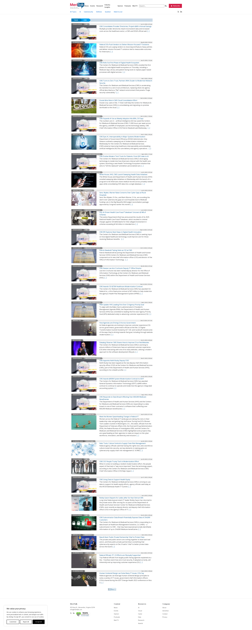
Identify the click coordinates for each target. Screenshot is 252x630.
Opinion (120, 6)
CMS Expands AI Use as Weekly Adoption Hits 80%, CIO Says (121, 118)
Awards (140, 623)
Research (99, 6)
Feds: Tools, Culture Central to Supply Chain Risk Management (122, 443)
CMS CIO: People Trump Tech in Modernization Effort (119, 461)
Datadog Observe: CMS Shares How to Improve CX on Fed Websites (124, 342)
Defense (99, 12)
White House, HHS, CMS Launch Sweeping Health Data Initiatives (123, 174)
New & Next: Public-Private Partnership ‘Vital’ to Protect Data (121, 537)
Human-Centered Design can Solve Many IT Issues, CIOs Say (121, 573)
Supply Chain (89, 441)
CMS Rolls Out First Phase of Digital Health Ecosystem (119, 63)
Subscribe (176, 6)
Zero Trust (89, 553)
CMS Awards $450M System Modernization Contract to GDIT (121, 379)
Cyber (140, 614)
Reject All (26, 622)
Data (139, 617)
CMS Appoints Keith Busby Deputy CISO (114, 360)
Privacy (164, 617)
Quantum (108, 12)
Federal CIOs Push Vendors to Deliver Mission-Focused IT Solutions (124, 44)
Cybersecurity (88, 12)
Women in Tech (90, 414)
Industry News (77, 98)
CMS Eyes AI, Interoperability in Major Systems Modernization (122, 137)
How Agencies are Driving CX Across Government (117, 323)
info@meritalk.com (76, 609)
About (164, 607)
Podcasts (128, 6)
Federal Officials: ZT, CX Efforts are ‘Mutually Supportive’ (120, 555)
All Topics (73, 12)
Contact (164, 614)
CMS (86, 24)
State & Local (118, 12)
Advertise (165, 611)
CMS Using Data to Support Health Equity (114, 479)
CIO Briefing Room (78, 42)
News (87, 6)
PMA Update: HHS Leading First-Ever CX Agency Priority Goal (121, 305)
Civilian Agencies (77, 24)
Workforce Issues (77, 414)
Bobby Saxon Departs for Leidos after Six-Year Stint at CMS (121, 498)
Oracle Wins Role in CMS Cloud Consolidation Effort (118, 100)
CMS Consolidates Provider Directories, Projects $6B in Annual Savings (125, 26)
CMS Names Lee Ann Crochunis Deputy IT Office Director (120, 268)
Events (92, 6)
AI (80, 12)
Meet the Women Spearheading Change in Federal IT (119, 417)
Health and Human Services (92, 60)
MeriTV (135, 6)
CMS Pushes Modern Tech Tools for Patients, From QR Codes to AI (124, 156)
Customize (13, 622)
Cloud (140, 611)
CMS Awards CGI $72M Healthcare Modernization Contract (121, 286)
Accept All (38, 622)
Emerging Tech (77, 134)
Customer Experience (90, 320)
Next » (113, 589)
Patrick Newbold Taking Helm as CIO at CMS (115, 250)
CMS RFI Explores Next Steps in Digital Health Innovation (120, 232)
